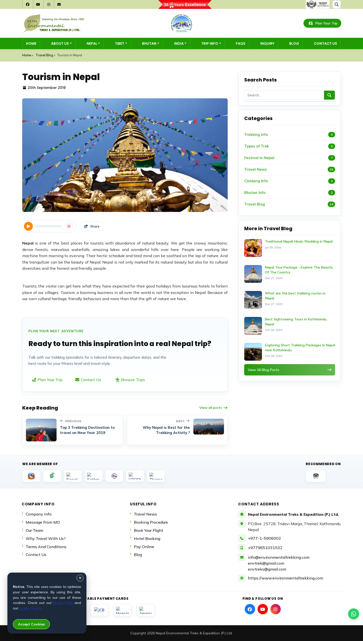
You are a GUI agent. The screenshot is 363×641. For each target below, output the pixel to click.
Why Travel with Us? (46, 538)
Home (31, 43)
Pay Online (144, 546)
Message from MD (43, 522)
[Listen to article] (28, 226)
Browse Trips (132, 379)
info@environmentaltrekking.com (278, 557)
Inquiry (267, 43)
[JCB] (99, 610)
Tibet (119, 43)
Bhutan (149, 43)
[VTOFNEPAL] (135, 476)
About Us (60, 43)
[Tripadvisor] (316, 476)
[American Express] (146, 610)
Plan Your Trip (326, 23)
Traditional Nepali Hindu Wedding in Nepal (299, 241)
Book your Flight (148, 530)
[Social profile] (250, 609)
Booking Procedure (151, 522)
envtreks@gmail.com (267, 569)
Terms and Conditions (46, 546)
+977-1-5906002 (264, 538)
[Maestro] (122, 610)
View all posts (210, 407)
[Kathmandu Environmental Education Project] (93, 476)
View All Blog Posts (263, 370)
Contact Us (325, 43)
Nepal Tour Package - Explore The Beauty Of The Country (299, 269)
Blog (294, 43)
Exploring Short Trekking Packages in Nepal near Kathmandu (300, 347)
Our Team (34, 530)
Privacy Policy (63, 602)
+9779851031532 (265, 547)
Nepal (92, 43)
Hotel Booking (147, 538)
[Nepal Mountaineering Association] (73, 476)
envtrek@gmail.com (266, 563)
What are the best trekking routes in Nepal (295, 295)
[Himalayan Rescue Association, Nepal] (114, 476)
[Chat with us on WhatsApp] (353, 613)
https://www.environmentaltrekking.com (285, 578)
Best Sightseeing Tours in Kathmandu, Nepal (296, 321)
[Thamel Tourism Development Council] (156, 476)
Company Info (39, 514)
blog (138, 554)
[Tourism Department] (31, 476)
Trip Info (209, 43)
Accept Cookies (31, 624)
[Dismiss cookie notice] (80, 578)
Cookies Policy (29, 608)
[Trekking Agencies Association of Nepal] (52, 476)
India (179, 43)
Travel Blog (44, 55)
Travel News (145, 514)
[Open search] (336, 4)
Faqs (240, 43)
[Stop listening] (68, 226)
